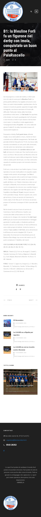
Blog (8, 60)
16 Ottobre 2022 (13, 409)
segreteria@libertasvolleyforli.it (19, 391)
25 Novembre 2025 (20, 323)
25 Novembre (18, 320)
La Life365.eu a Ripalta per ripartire (19, 385)
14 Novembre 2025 (20, 352)
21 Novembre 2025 (20, 338)
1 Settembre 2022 (13, 397)
